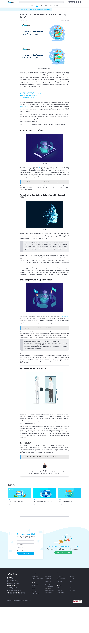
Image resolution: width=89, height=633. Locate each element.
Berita (37, 5)
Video (51, 5)
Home (32, 5)
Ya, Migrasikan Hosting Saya (63, 552)
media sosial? (65, 316)
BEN (40, 167)
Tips (41, 5)
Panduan (56, 5)
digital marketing (24, 106)
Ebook (46, 5)
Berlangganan (26, 553)
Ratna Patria (44, 470)
